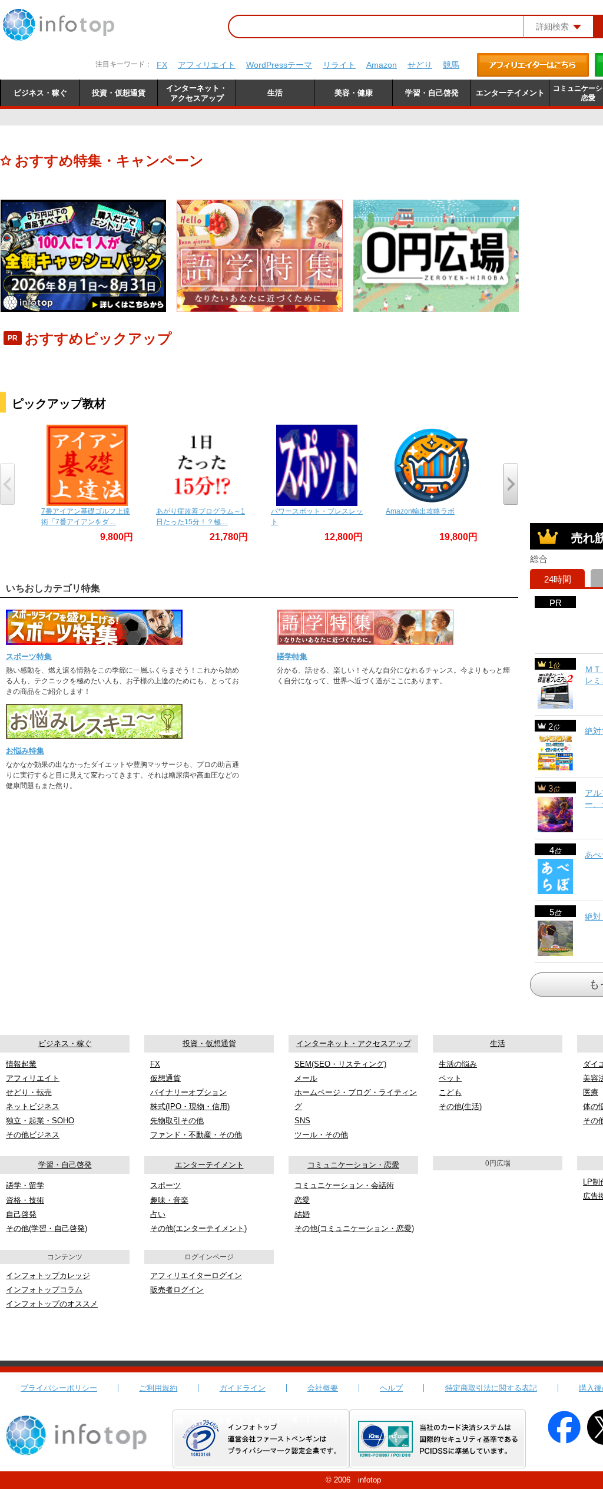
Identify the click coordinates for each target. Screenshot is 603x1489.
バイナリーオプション (188, 1092)
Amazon (381, 65)
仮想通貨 (165, 1078)
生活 (497, 1043)
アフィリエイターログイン (196, 1275)
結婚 (302, 1214)
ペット (450, 1078)
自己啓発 (21, 1214)
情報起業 (21, 1064)
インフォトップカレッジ (48, 1275)
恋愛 (302, 1200)
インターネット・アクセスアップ (353, 1043)
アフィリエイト (207, 65)
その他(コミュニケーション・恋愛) (354, 1228)
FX (162, 65)
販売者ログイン (177, 1289)
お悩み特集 (25, 750)
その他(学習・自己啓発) (46, 1228)
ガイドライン (243, 1388)
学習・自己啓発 (65, 1164)
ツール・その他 (321, 1134)
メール (305, 1078)
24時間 (557, 579)
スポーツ (165, 1185)
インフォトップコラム (44, 1289)
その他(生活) (460, 1106)
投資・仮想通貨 (209, 1043)
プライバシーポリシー (59, 1388)
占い (157, 1214)
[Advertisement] (566, 325)
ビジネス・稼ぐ (65, 1043)
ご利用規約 (158, 1388)
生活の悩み (458, 1064)
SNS (302, 1120)
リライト (339, 65)
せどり (419, 65)
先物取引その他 (177, 1120)
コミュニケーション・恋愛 (353, 1164)
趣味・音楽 (169, 1200)
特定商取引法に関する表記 (491, 1388)
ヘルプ (391, 1388)
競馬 (451, 65)
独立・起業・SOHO (40, 1120)
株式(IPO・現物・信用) (190, 1106)
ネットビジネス (32, 1106)
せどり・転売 (29, 1092)
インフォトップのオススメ (52, 1303)
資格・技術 (25, 1200)
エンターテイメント (209, 1164)
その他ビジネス (32, 1134)
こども (450, 1092)
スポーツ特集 (29, 656)
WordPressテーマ (279, 65)
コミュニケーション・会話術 (344, 1185)
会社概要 (322, 1388)
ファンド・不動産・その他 (196, 1134)
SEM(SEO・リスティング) (340, 1064)
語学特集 (292, 656)
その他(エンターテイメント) (198, 1228)
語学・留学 (25, 1185)
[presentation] (7, 484)
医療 (590, 1092)
